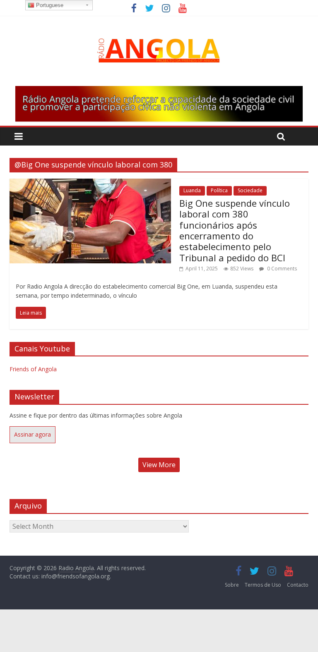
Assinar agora (32, 434)
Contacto (297, 584)
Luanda (192, 190)
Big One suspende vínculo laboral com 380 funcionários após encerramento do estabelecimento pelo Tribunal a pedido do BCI (234, 230)
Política (219, 190)
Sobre (232, 584)
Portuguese (48, 5)
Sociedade (250, 190)
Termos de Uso (263, 584)
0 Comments (281, 268)
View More (159, 464)
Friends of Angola (33, 369)
